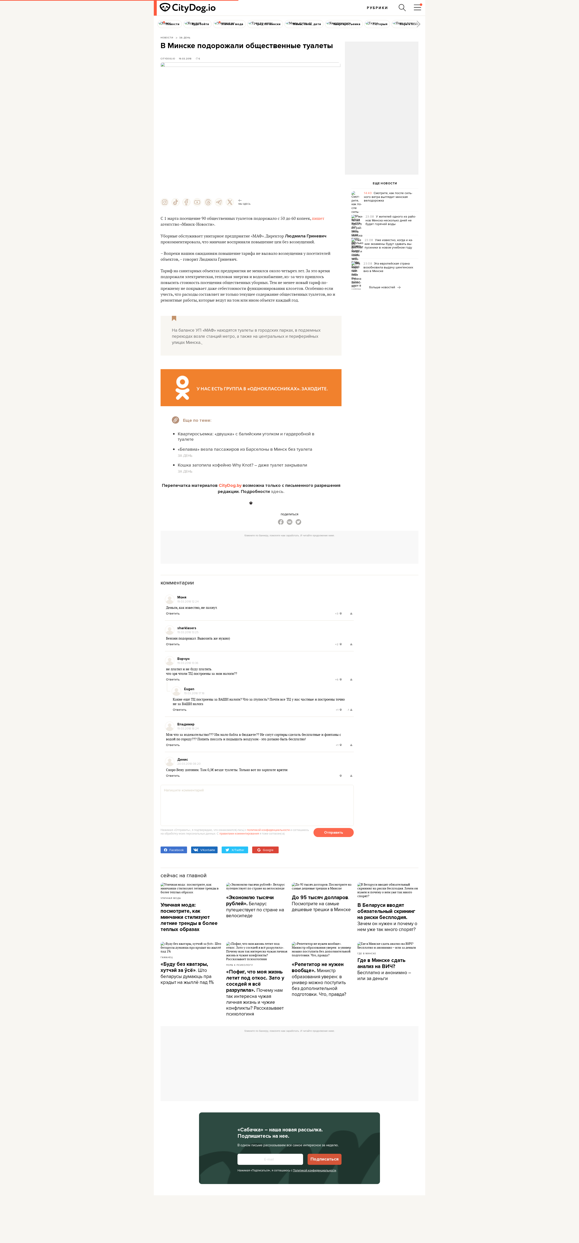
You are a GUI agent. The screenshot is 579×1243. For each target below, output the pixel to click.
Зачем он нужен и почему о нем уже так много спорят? (387, 917)
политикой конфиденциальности (268, 830)
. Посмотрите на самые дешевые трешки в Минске (321, 903)
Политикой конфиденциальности (314, 1170)
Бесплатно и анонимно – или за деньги (384, 969)
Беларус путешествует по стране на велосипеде (255, 906)
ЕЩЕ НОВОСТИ (385, 183)
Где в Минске (366, 953)
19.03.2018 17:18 (194, 693)
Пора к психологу (239, 964)
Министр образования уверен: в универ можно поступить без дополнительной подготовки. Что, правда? (319, 979)
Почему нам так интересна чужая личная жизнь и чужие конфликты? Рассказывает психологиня (255, 993)
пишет (318, 218)
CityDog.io (168, 58)
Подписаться (325, 1159)
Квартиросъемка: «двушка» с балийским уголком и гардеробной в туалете (246, 436)
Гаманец (167, 957)
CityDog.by (230, 485)
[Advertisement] (381, 78)
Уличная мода (171, 898)
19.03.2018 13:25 (188, 632)
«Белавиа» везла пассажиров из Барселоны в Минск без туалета (245, 449)
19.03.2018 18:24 (188, 728)
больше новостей (382, 287)
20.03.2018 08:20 (189, 764)
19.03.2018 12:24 (188, 601)
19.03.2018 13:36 (187, 663)
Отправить (333, 832)
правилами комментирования (239, 833)
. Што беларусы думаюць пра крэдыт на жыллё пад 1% (187, 973)
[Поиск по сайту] (402, 7)
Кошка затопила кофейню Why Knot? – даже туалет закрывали (242, 465)
